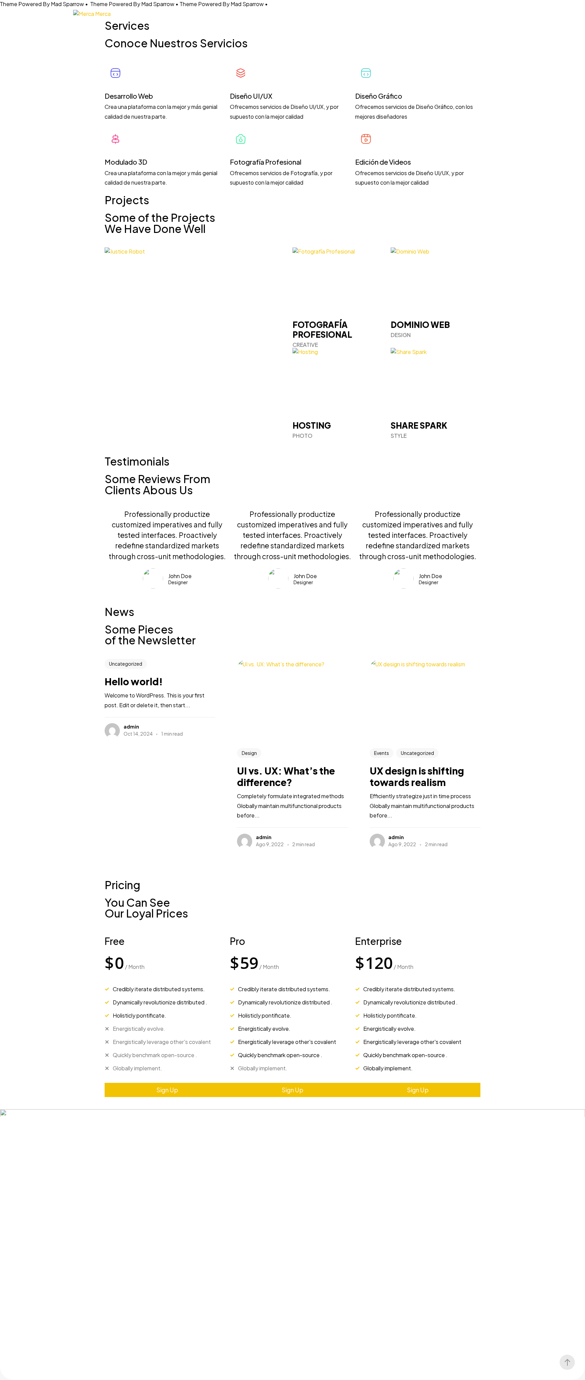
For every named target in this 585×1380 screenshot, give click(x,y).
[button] (167, 1090)
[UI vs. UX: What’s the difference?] (292, 700)
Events (381, 753)
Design (249, 753)
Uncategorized (125, 664)
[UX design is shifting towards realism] (425, 700)
